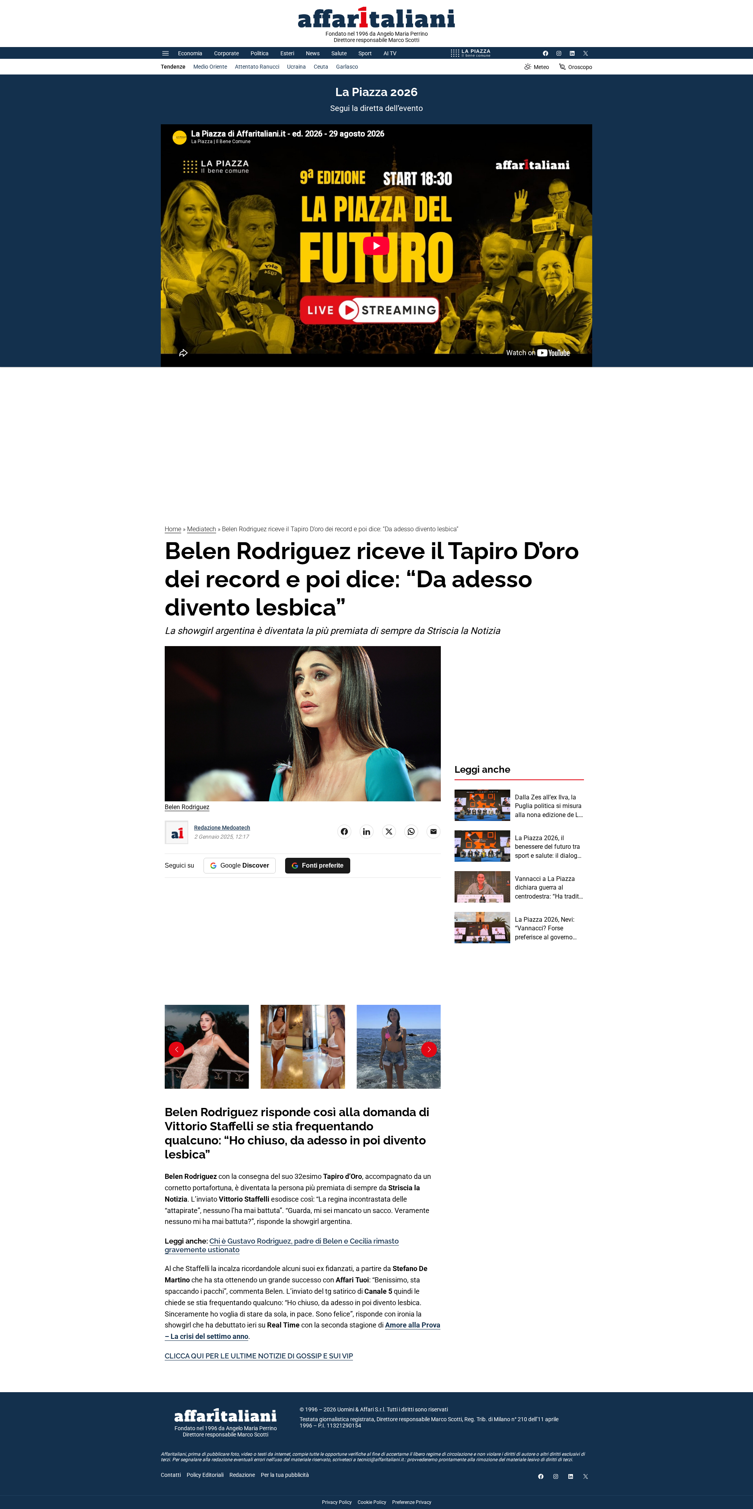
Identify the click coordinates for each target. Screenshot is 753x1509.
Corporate (226, 53)
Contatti (171, 1475)
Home (173, 529)
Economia (190, 53)
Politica (260, 53)
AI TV (390, 53)
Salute (339, 53)
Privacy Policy (337, 1502)
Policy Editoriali (205, 1475)
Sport (365, 53)
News (313, 53)
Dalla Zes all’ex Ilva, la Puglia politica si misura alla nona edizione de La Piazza (548, 806)
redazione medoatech (222, 827)
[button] (429, 1049)
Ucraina (296, 67)
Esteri (287, 53)
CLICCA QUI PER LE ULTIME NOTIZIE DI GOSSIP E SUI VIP (259, 1356)
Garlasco (347, 67)
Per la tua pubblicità (285, 1475)
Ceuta (321, 67)
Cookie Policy (372, 1502)
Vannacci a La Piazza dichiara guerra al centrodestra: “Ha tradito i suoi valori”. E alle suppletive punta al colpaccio (548, 888)
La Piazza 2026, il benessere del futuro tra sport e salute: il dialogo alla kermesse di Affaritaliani (548, 847)
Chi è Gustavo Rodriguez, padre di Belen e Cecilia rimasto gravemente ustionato (282, 1245)
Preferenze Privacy (411, 1502)
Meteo (541, 67)
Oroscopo (580, 67)
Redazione (242, 1475)
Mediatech (201, 529)
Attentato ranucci (257, 67)
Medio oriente (210, 67)
